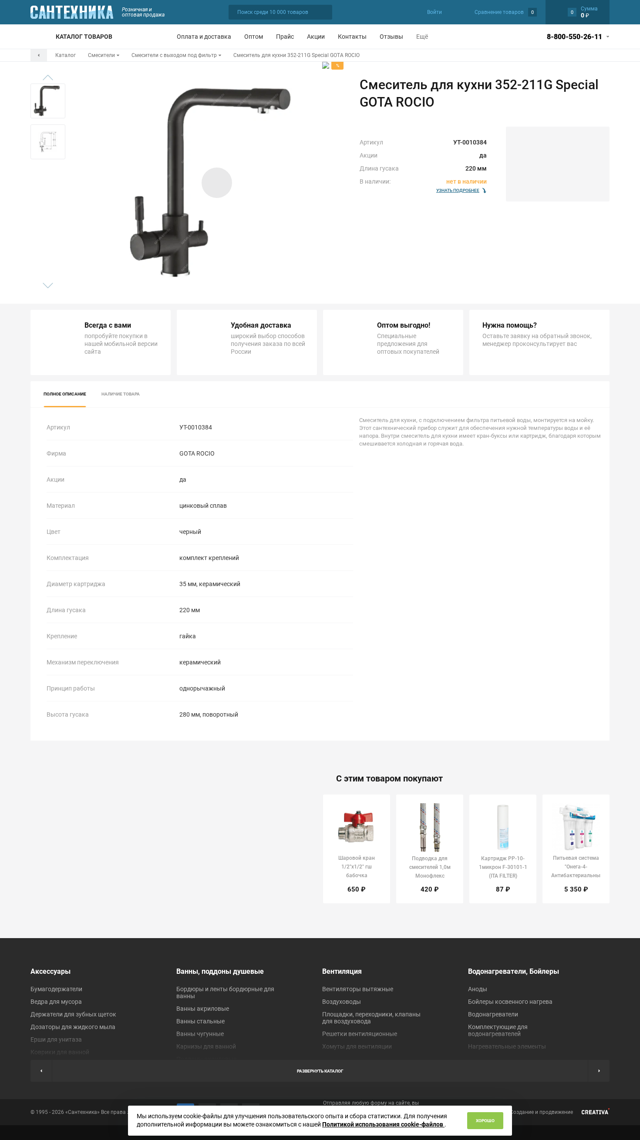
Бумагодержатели (56, 989)
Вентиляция (342, 971)
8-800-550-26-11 (574, 37)
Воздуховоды (341, 1001)
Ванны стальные (200, 1021)
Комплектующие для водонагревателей (498, 1030)
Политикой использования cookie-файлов (383, 1124)
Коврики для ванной (59, 1052)
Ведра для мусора (56, 1001)
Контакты (352, 36)
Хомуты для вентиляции (357, 1046)
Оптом (253, 36)
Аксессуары (50, 971)
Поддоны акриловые (206, 1059)
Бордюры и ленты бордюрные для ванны (225, 992)
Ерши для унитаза (56, 1039)
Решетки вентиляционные (359, 1033)
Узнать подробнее (457, 190)
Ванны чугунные (200, 1033)
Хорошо (485, 1120)
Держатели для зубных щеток (73, 1014)
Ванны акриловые (202, 1008)
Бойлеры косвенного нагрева (510, 1001)
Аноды (477, 989)
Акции (316, 36)
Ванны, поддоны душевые (220, 971)
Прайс (285, 36)
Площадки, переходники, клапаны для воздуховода (371, 1018)
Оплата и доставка (204, 36)
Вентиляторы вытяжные (357, 989)
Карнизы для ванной (206, 1046)
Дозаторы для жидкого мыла (72, 1026)
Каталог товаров (84, 36)
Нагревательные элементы (507, 1046)
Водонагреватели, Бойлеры (513, 971)
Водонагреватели (493, 1014)
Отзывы (391, 36)
